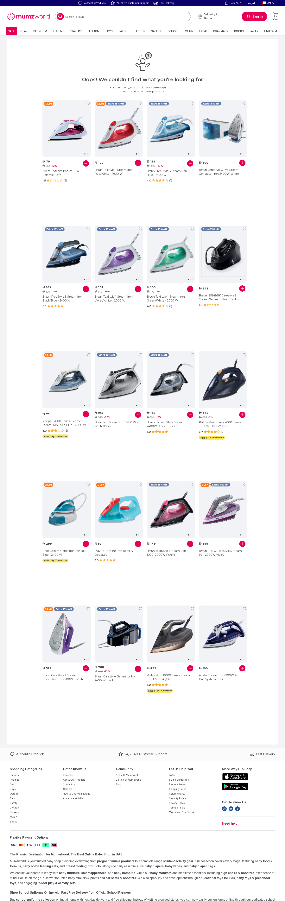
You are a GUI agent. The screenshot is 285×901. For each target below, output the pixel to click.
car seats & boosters (121, 878)
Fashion (93, 31)
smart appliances (93, 873)
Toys (109, 31)
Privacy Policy (177, 803)
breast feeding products (83, 866)
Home (203, 31)
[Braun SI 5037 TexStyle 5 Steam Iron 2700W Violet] (223, 509)
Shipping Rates (177, 789)
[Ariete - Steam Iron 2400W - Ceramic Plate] (66, 128)
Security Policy (177, 798)
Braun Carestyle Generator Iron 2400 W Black (115, 678)
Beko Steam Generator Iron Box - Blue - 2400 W (65, 552)
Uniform (270, 31)
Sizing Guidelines (179, 779)
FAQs (172, 775)
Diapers (76, 31)
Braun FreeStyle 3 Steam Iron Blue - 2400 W (167, 173)
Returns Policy (177, 793)
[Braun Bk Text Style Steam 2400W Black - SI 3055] (171, 379)
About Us (68, 775)
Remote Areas (177, 784)
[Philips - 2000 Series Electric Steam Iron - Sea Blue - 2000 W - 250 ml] (66, 379)
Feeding (59, 31)
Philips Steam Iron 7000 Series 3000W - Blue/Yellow (220, 424)
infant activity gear (179, 861)
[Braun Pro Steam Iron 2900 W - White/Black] (119, 379)
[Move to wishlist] (88, 103)
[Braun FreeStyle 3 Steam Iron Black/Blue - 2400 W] (66, 254)
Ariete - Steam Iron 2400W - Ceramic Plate (61, 173)
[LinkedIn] (231, 808)
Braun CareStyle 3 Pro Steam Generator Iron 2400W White (219, 171)
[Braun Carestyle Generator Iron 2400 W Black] (119, 634)
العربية (251, 3)
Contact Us (69, 784)
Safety (156, 31)
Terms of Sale (177, 807)
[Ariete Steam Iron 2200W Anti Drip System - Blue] (223, 634)
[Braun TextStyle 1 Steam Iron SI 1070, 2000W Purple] (171, 509)
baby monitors (161, 873)
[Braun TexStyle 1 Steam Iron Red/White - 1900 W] (119, 128)
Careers (67, 789)
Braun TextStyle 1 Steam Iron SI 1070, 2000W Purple (168, 552)
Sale (11, 31)
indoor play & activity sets (57, 883)
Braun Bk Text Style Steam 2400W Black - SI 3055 (165, 424)
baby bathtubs (124, 873)
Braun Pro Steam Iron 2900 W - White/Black (116, 424)
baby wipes (173, 866)
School (173, 31)
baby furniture (69, 873)
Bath (122, 31)
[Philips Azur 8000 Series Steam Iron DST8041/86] (171, 634)
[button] (232, 3)
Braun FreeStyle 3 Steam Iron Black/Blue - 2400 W (62, 298)
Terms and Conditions (181, 812)
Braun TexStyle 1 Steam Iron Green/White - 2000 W (166, 298)
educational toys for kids (217, 878)
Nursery (14, 812)
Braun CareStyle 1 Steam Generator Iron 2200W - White (63, 677)
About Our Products (74, 779)
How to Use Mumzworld (76, 793)
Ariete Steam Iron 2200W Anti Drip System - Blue (219, 677)
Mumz (189, 31)
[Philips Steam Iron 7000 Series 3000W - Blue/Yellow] (223, 379)
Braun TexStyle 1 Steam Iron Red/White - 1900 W (114, 171)
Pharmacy (220, 31)
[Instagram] (224, 808)
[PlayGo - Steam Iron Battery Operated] (119, 509)
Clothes (14, 807)
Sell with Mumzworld (127, 775)
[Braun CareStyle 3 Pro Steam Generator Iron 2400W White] (223, 128)
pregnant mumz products (115, 861)
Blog (118, 784)
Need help (230, 823)
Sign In (257, 16)
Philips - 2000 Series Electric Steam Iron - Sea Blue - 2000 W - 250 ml (65, 423)
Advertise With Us (73, 798)
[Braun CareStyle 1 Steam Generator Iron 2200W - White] (66, 634)
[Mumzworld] (28, 16)
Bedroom (40, 31)
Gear (24, 31)
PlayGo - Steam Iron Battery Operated (114, 552)
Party (254, 31)
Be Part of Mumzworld (128, 779)
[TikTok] (237, 808)
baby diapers (154, 866)
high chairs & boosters (237, 873)
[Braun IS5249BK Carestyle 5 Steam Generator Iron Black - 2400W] (223, 254)
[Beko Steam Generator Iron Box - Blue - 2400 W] (66, 509)
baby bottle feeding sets (40, 866)
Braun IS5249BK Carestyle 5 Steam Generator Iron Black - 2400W (218, 297)
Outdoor (138, 31)
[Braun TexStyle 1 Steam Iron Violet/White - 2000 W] (119, 254)
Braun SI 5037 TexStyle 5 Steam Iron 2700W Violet (220, 552)
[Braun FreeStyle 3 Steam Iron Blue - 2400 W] (171, 128)
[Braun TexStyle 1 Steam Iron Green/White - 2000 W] (171, 254)
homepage (158, 87)
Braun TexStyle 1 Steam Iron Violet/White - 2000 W (114, 298)
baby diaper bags (202, 866)
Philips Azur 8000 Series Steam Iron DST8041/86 (168, 677)
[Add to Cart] (86, 163)
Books (239, 31)
